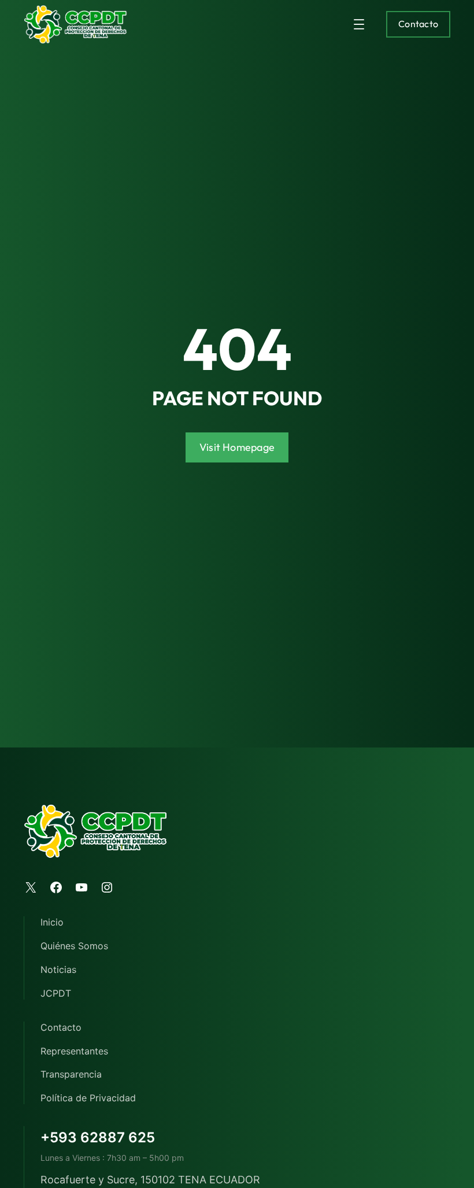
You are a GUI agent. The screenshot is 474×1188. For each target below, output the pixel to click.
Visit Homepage (237, 447)
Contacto (418, 23)
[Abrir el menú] (359, 24)
